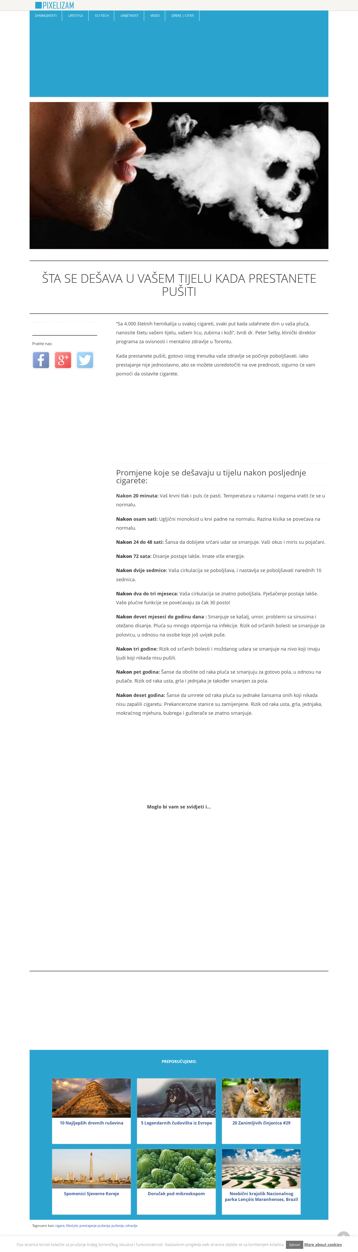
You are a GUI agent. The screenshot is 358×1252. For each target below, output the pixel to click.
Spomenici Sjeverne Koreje (91, 1193)
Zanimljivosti (46, 15)
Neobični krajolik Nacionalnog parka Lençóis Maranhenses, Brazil (261, 1196)
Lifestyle (75, 15)
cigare (59, 1225)
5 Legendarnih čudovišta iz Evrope (176, 1123)
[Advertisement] (179, 60)
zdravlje (131, 1225)
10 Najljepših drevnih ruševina (91, 1123)
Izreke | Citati (182, 15)
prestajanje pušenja (94, 1225)
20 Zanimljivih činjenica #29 (261, 1123)
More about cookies (323, 1244)
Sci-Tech (102, 15)
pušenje (117, 1225)
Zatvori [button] (294, 1244)
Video (155, 15)
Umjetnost (130, 15)
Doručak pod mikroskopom (176, 1193)
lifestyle (72, 1225)
